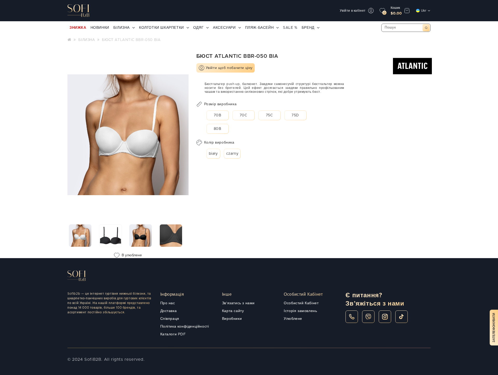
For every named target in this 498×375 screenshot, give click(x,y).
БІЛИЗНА (121, 28)
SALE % (290, 28)
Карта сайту (233, 311)
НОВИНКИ (100, 28)
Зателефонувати (493, 327)
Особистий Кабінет (301, 303)
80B (218, 129)
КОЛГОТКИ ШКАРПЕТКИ (161, 28)
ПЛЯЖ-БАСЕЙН (259, 28)
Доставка (168, 311)
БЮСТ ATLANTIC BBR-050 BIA (131, 40)
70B (218, 115)
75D (295, 115)
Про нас (167, 303)
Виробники (232, 319)
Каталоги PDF (173, 334)
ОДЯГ (198, 28)
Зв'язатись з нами (238, 303)
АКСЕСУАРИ (224, 28)
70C (243, 115)
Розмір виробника (220, 104)
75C (269, 115)
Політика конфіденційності (184, 326)
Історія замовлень (300, 311)
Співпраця (169, 319)
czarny (232, 153)
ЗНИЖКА (78, 28)
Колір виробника (219, 142)
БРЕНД (308, 28)
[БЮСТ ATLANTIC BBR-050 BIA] (80, 235)
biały (213, 153)
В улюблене (132, 255)
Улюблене (293, 319)
